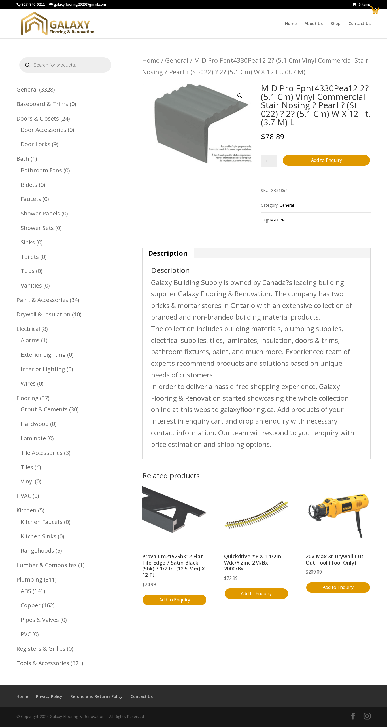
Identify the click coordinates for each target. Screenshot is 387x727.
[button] (240, 96)
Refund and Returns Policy (96, 696)
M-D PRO (279, 220)
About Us (314, 24)
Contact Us (359, 24)
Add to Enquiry (326, 160)
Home (291, 24)
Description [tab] (168, 253)
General (176, 60)
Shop (336, 24)
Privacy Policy (49, 696)
